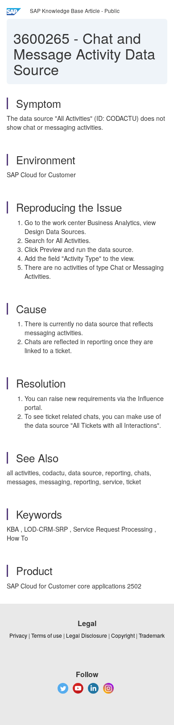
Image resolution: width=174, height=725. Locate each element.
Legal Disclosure (86, 635)
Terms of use (46, 635)
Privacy (18, 635)
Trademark (152, 635)
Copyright (123, 635)
